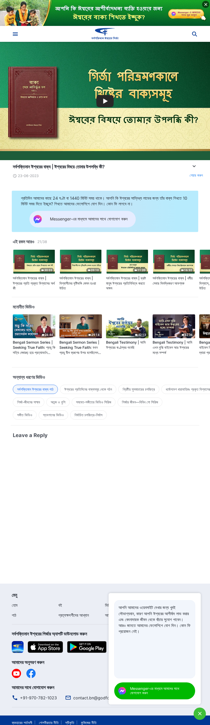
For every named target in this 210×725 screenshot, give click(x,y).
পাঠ (14, 615)
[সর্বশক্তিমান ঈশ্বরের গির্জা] (105, 34)
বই (60, 605)
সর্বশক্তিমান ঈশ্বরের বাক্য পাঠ (35, 389)
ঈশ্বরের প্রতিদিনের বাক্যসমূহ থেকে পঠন (88, 389)
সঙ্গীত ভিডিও (24, 415)
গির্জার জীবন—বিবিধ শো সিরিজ (140, 402)
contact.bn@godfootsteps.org (102, 697)
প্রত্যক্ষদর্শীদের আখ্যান (73, 615)
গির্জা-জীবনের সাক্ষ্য (28, 402)
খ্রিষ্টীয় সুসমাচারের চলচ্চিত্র (139, 389)
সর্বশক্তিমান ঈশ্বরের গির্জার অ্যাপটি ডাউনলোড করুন (49, 633)
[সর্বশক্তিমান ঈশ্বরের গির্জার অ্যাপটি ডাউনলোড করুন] (18, 646)
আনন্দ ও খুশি (58, 402)
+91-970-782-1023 (38, 697)
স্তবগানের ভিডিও (53, 415)
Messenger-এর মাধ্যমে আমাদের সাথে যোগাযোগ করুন (154, 690)
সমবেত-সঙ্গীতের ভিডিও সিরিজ (93, 402)
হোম (14, 605)
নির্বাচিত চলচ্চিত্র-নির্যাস (88, 415)
